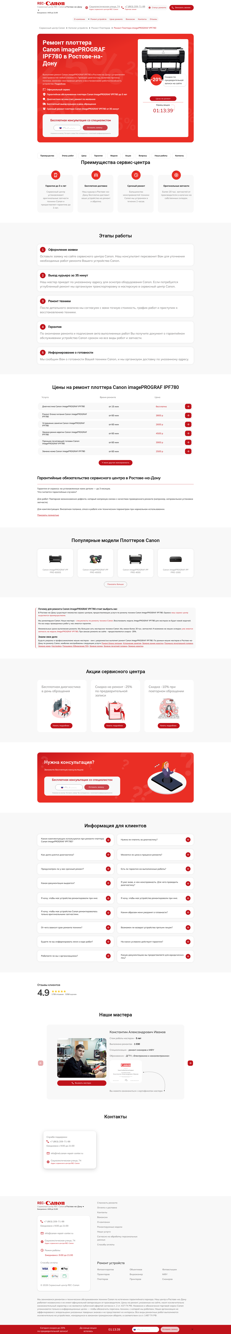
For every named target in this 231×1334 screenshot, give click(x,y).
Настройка (56, 646)
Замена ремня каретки (152, 643)
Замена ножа (44, 646)
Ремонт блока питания (112, 643)
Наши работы (161, 155)
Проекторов (103, 1274)
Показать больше (115, 584)
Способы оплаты (105, 1244)
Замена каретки (135, 646)
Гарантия (98, 155)
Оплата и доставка (107, 1207)
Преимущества (47, 155)
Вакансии (130, 19)
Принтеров (135, 1279)
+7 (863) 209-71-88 (135, 6)
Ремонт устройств (98, 19)
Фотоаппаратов (105, 1269)
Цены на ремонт (163, 98)
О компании (79, 19)
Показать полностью (48, 515)
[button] (190, 1063)
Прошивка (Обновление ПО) (75, 646)
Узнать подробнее (61, 725)
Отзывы (153, 19)
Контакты (142, 19)
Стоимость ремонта (107, 1202)
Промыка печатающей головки (178, 643)
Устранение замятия (132, 643)
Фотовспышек (169, 1269)
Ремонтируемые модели (109, 1226)
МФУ (165, 1274)
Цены (83, 155)
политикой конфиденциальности (100, 133)
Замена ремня (96, 646)
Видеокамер (136, 1274)
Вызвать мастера (83, 1083)
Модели (114, 155)
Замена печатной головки (115, 646)
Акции (128, 155)
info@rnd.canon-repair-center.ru (67, 1153)
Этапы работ (68, 155)
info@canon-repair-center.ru (59, 1233)
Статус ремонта (159, 7)
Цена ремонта (116, 19)
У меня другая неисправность (115, 462)
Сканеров (167, 1279)
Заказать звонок (182, 7)
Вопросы (143, 155)
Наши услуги (104, 1231)
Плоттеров (102, 1279)
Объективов (136, 1269)
